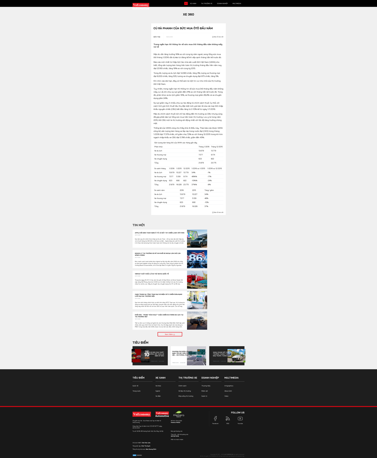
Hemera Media (175, 422)
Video (226, 396)
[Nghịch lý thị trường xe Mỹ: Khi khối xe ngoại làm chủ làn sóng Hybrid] (197, 259)
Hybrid (158, 391)
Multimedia (237, 3)
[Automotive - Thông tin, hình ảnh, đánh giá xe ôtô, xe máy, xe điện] (144, 7)
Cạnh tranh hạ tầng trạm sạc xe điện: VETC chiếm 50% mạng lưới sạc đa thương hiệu (158, 295)
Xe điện (158, 396)
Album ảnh (228, 391)
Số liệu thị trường (184, 391)
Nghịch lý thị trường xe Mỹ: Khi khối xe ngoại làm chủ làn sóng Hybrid (157, 254)
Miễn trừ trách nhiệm (177, 439)
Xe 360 (188, 14)
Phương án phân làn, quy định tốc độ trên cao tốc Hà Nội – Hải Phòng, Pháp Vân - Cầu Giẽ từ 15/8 (183, 353)
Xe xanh (193, 3)
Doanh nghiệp (222, 3)
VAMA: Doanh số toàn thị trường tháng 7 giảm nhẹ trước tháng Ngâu (222, 354)
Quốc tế (135, 386)
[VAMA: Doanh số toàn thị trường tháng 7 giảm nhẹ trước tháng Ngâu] (236, 355)
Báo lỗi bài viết (218, 37)
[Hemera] (178, 414)
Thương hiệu (205, 386)
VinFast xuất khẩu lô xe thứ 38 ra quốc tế (152, 274)
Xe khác (158, 386)
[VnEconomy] (142, 414)
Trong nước (154, 361)
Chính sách (182, 386)
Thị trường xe (206, 3)
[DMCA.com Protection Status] (137, 455)
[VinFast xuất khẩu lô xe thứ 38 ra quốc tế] (197, 280)
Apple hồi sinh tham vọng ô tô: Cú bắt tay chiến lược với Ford (159, 233)
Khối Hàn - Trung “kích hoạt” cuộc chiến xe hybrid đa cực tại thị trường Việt (159, 316)
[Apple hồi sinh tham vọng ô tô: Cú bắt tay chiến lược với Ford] (197, 239)
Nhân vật (204, 391)
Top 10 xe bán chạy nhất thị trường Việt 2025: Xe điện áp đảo (154, 354)
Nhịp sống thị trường (185, 396)
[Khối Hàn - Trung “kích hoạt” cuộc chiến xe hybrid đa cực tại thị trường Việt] (197, 321)
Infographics (228, 386)
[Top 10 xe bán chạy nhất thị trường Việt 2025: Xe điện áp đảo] (141, 355)
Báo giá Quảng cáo (176, 431)
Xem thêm (169, 334)
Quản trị (204, 396)
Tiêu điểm (140, 342)
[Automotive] (163, 414)
